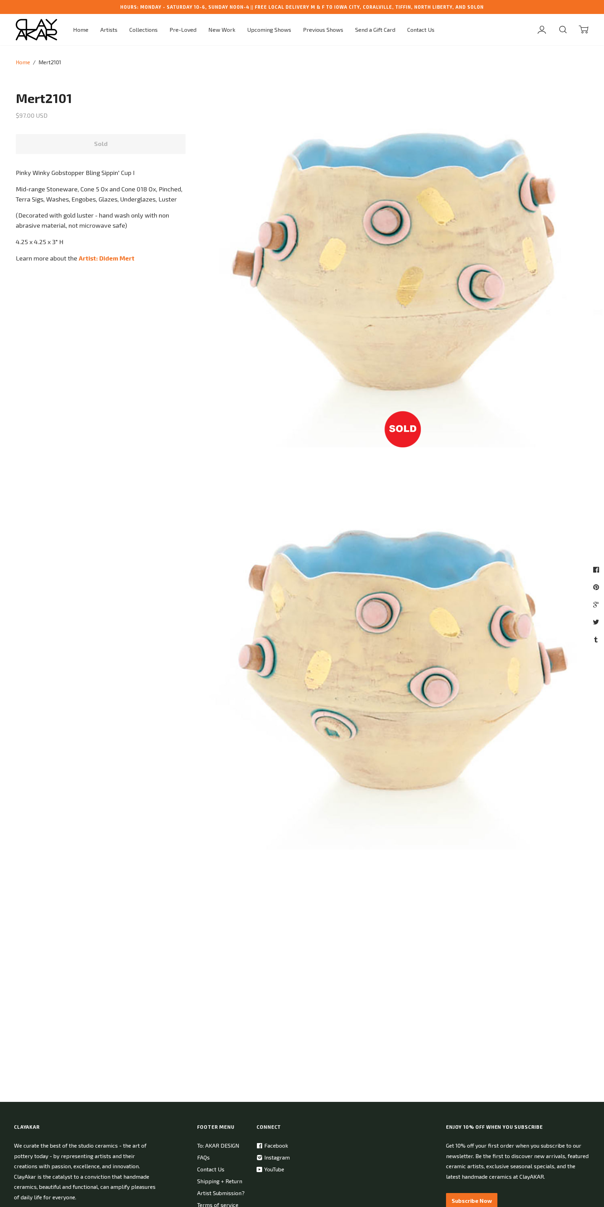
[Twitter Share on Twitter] (597, 622)
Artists (108, 29)
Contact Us (420, 29)
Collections (143, 29)
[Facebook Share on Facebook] (597, 569)
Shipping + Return (219, 1181)
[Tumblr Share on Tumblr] (597, 639)
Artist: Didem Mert (107, 258)
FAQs (203, 1157)
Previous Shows (323, 29)
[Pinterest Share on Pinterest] (597, 587)
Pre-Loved (183, 29)
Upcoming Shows (269, 29)
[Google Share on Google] (597, 604)
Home (80, 29)
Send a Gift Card (375, 29)
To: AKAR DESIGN (218, 1145)
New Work (221, 29)
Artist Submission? (221, 1193)
